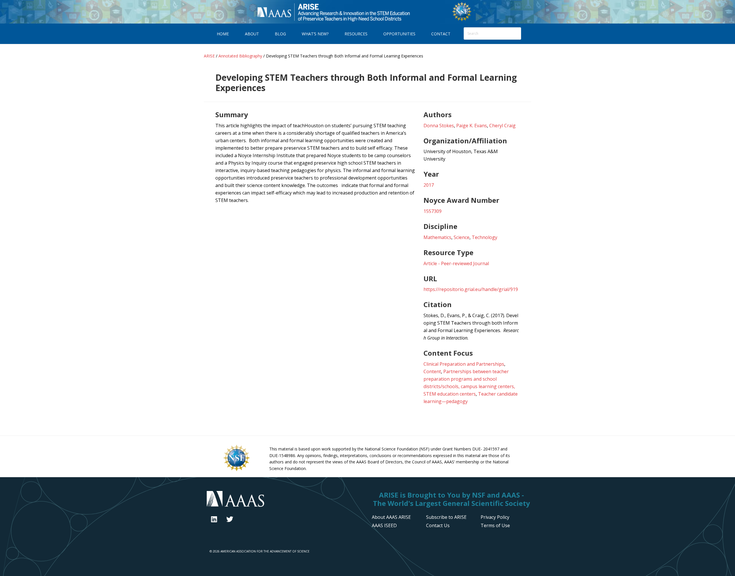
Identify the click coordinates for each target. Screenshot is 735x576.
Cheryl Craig (502, 125)
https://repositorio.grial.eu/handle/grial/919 (470, 289)
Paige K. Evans (471, 125)
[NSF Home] (461, 20)
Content (432, 371)
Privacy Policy (495, 517)
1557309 (432, 211)
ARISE (333, 11)
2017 (428, 185)
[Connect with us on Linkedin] (214, 519)
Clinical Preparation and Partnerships (463, 364)
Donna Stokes (438, 125)
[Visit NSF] (236, 470)
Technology (484, 237)
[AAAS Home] (285, 499)
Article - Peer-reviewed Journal (456, 263)
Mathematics (437, 237)
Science (461, 237)
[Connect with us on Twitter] (229, 519)
